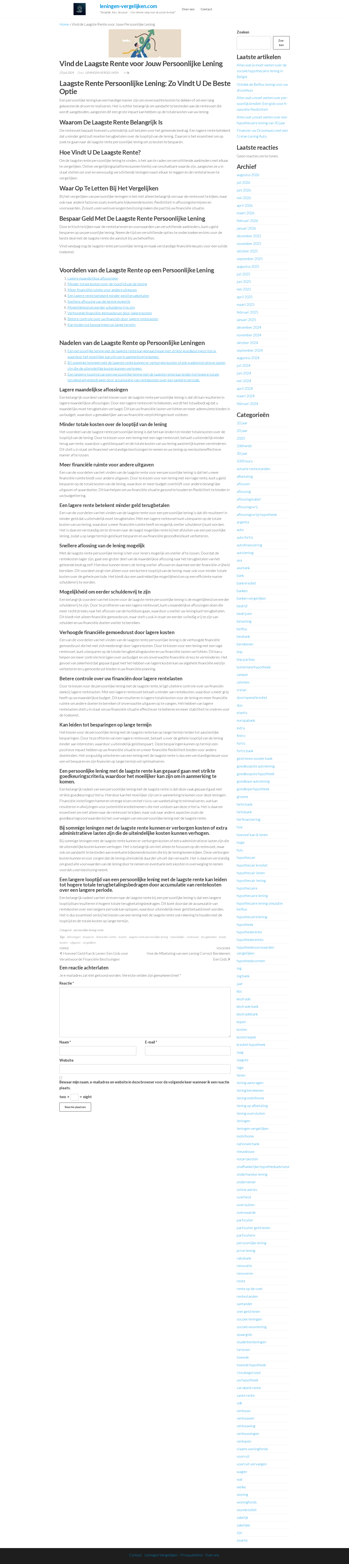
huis (240, 850)
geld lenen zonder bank (254, 758)
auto (240, 529)
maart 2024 (245, 396)
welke (241, 1487)
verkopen (244, 1441)
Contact (206, 9)
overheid (244, 1197)
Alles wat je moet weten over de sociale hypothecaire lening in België (262, 71)
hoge (241, 842)
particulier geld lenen (253, 1227)
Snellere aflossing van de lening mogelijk (98, 301)
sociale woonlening (252, 1327)
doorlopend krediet (252, 697)
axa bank (243, 568)
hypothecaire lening (252, 895)
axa (239, 560)
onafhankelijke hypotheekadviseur (263, 1166)
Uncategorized (248, 1372)
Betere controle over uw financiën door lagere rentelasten (112, 319)
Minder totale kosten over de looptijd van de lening (107, 284)
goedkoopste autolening (256, 766)
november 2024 (249, 335)
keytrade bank (248, 1006)
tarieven (243, 1349)
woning (242, 1494)
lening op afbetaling (252, 1105)
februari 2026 (247, 220)
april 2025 (245, 297)
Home (64, 24)
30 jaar (242, 453)
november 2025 (249, 243)
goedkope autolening (253, 781)
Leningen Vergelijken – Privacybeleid (173, 1555)
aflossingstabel (249, 499)
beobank (243, 636)
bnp (240, 651)
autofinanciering (249, 545)
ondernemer (246, 1182)
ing (239, 968)
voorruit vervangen (252, 1464)
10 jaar (242, 423)
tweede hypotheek (251, 1365)
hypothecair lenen (251, 873)
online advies (247, 1189)
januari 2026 (246, 228)
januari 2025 (246, 319)
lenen (241, 1075)
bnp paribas (246, 659)
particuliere (246, 1235)
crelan (241, 690)
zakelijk (242, 1517)
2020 (241, 438)
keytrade (244, 999)
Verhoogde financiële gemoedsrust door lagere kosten (109, 313)
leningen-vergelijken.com (128, 6)
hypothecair (246, 857)
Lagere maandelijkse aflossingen (92, 278)
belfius (242, 629)
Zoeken (243, 32)
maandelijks (177, 937)
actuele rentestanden (253, 468)
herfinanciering (248, 819)
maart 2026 (245, 213)
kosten (122, 937)
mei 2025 (244, 289)
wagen (242, 1471)
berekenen (245, 644)
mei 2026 (244, 198)
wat (240, 1479)
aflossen (243, 484)
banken (242, 591)
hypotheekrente (249, 932)
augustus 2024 (248, 357)
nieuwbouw (245, 1151)
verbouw (243, 1410)
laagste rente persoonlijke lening (148, 937)
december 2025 (249, 236)
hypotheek (245, 924)
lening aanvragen (250, 1082)
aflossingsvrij (247, 507)
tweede (243, 1357)
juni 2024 (244, 373)
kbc (239, 991)
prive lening (246, 1250)
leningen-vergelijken (102, 72)
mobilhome (245, 1136)
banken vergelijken (251, 598)
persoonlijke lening (85, 930)
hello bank (244, 804)
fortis (241, 743)
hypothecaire (247, 888)
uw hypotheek (247, 1380)
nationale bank (248, 1144)
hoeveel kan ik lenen (252, 834)
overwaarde (246, 1212)
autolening (245, 552)
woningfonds (247, 1502)
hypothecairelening (252, 917)
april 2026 (245, 205)
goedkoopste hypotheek (255, 774)
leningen (243, 1121)
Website (66, 1060)
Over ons (188, 9)
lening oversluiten (251, 1113)
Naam (65, 1042)
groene (242, 796)
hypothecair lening (251, 880)
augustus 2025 (248, 266)
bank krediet (246, 583)
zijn (239, 1532)
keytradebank (247, 1014)
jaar (240, 983)
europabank (246, 720)
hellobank (244, 812)
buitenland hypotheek (254, 667)
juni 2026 (244, 190)
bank (240, 575)
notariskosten (247, 1159)
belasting (244, 621)
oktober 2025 (247, 251)
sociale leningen (249, 1319)
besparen (88, 937)
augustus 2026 (248, 174)
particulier (245, 1220)
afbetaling (245, 476)
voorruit (243, 1456)
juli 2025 (243, 274)
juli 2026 (243, 182)
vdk (239, 1403)
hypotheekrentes (250, 939)
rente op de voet (250, 1288)
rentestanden (247, 1296)
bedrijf (242, 606)
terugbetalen (209, 937)
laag (240, 1052)
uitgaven (75, 942)
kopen (241, 1021)
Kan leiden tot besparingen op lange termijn (101, 324)
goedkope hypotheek (253, 789)
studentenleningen (251, 1342)
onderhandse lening (252, 1174)
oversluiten (246, 1204)
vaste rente (246, 1395)
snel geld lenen (248, 1311)
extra (241, 728)
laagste (242, 1060)
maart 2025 (245, 304)
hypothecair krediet (252, 865)
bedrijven (244, 613)
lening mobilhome (250, 1098)
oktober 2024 (247, 342)
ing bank (243, 976)
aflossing (244, 491)
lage (240, 1067)
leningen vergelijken (252, 1128)
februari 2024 (247, 403)
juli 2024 (243, 365)
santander (244, 1304)
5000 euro (245, 461)
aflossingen (73, 937)
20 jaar (242, 430)
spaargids (244, 1334)
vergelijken (89, 942)
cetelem (243, 682)
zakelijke (243, 1525)
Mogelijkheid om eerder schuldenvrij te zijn (101, 307)
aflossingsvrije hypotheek (257, 514)
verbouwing (246, 1426)
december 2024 (249, 327)
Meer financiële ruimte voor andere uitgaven (102, 290)
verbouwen (245, 1418)
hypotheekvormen (251, 961)
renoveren (245, 1273)
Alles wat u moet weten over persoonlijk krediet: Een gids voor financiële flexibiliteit (262, 103)
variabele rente (249, 1387)
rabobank (244, 1258)
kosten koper (246, 1037)
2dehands (244, 445)
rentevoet (192, 937)
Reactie (66, 983)
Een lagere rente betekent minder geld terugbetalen (108, 295)
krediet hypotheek (251, 1044)
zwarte (242, 1540)
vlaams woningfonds (252, 1449)
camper (242, 674)
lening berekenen (250, 1090)
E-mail (151, 1042)
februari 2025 (247, 312)
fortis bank (245, 751)
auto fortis (245, 537)
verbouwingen (248, 1433)
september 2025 (250, 258)
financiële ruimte (106, 937)
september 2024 (250, 350)
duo (240, 705)
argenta (243, 522)
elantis (242, 712)
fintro (241, 735)
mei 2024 (244, 380)
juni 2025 (244, 281)
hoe (240, 827)
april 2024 (245, 388)
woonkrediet (247, 1510)
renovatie (244, 1265)
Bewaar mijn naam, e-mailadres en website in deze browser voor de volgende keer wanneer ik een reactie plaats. (144, 1085)
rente (100, 930)
